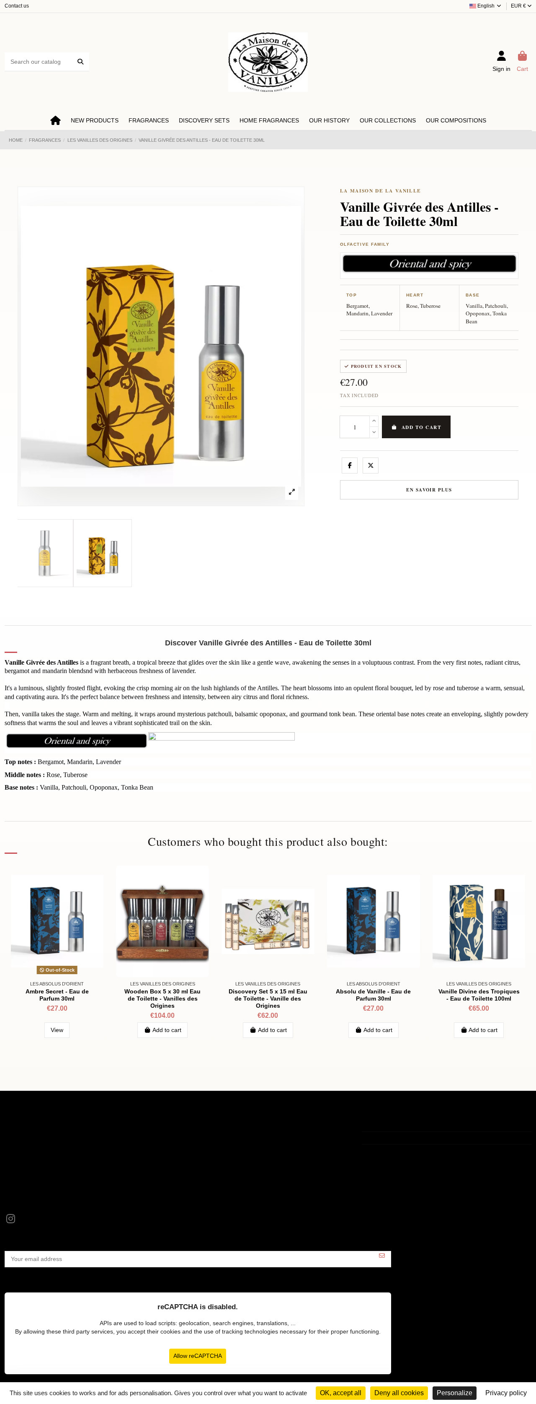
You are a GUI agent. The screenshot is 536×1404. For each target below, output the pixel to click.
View (57, 1030)
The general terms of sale (44, 1145)
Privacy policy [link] (506, 1392)
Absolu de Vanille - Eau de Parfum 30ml (373, 995)
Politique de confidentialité (44, 1156)
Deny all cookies (399, 1392)
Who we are (25, 1167)
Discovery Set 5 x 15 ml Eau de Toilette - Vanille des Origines (268, 998)
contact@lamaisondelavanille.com (416, 1150)
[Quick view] (96, 877)
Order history (205, 1145)
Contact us (17, 6)
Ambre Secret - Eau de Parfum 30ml (57, 995)
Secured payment (33, 1177)
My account (203, 1135)
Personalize (454, 1392)
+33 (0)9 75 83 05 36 (399, 1137)
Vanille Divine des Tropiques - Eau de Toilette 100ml (479, 995)
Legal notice (26, 1135)
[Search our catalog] (80, 61)
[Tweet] (371, 465)
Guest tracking (207, 1156)
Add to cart (421, 427)
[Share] (350, 465)
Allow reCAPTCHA (197, 1355)
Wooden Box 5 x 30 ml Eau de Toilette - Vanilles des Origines (162, 998)
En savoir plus (429, 489)
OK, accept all (340, 1392)
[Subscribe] (382, 1255)
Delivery (20, 1188)
